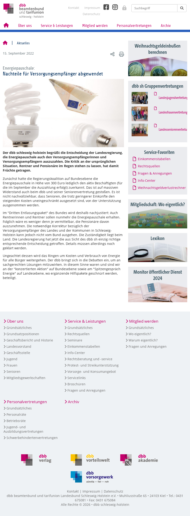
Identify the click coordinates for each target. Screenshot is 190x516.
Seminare (74, 340)
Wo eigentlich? (140, 334)
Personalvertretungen (134, 25)
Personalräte (16, 414)
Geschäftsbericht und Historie (29, 340)
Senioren (13, 371)
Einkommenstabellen (83, 346)
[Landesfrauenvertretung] (144, 114)
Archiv (166, 25)
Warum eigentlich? (143, 340)
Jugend (11, 359)
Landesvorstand (18, 346)
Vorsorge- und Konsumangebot (91, 371)
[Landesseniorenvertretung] (144, 130)
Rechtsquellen (78, 334)
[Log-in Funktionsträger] (122, 6)
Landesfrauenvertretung (173, 112)
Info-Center (76, 352)
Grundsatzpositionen (22, 334)
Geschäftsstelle (18, 352)
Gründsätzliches (19, 327)
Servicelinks (76, 378)
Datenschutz (91, 14)
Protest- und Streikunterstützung (93, 365)
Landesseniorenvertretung (173, 130)
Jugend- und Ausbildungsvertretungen (23, 429)
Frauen (11, 365)
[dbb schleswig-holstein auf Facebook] (104, 7)
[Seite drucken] (121, 54)
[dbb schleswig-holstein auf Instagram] (113, 7)
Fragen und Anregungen (86, 390)
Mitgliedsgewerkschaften (25, 378)
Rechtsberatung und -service (89, 359)
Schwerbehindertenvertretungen (32, 437)
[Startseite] (5, 43)
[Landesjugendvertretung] (144, 98)
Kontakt (73, 8)
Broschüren (76, 384)
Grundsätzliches (80, 327)
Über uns (25, 25)
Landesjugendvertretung (173, 98)
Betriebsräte (16, 421)
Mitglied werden (95, 25)
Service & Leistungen (57, 25)
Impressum (92, 8)
